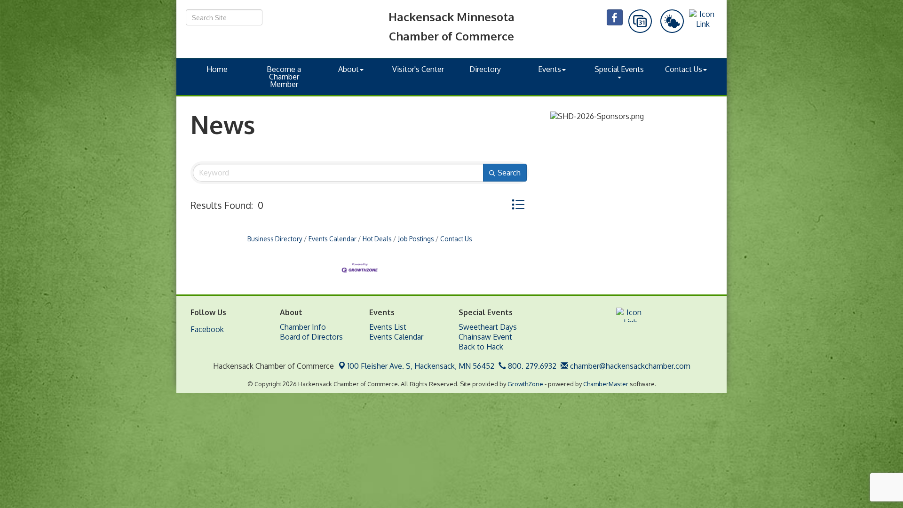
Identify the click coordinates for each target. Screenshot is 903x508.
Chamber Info (303, 327)
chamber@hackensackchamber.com (629, 366)
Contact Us (683, 69)
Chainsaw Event (485, 336)
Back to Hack (481, 346)
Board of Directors (311, 336)
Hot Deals (377, 239)
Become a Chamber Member (284, 76)
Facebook (207, 329)
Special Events (619, 69)
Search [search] (509, 172)
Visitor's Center (418, 69)
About (348, 69)
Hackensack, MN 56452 (421, 366)
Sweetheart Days (488, 327)
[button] (518, 204)
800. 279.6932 (531, 366)
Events (549, 69)
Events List (387, 327)
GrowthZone (525, 384)
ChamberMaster (605, 384)
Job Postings (416, 239)
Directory (485, 69)
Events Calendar (332, 239)
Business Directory (274, 239)
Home (217, 69)
